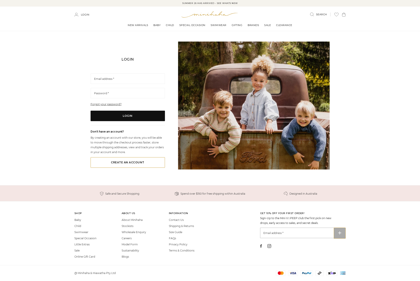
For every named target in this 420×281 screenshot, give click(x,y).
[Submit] (340, 233)
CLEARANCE (284, 25)
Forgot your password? (106, 104)
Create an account (127, 162)
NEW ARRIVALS (138, 25)
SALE (267, 25)
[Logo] (210, 14)
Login (85, 14)
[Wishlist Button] (336, 14)
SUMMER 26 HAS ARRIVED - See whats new (210, 3)
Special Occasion (192, 25)
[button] (344, 14)
